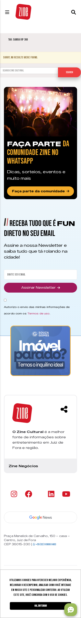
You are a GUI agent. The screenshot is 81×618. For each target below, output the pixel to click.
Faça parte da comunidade (38, 191)
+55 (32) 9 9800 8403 (45, 544)
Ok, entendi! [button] (40, 605)
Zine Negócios (23, 466)
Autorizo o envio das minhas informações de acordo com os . (37, 310)
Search (69, 72)
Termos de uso (38, 313)
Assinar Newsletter (38, 287)
